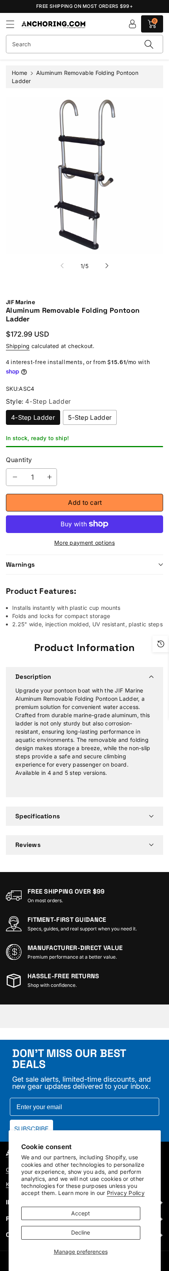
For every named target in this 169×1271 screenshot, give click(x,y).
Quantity (19, 460)
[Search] (149, 44)
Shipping (17, 346)
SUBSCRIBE (31, 1129)
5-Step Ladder (90, 417)
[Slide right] (107, 265)
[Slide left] (62, 265)
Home (19, 72)
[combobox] (84, 44)
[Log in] (132, 24)
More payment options (84, 542)
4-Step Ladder (33, 417)
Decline (80, 1232)
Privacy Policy (126, 1192)
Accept (80, 1213)
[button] (14, 24)
